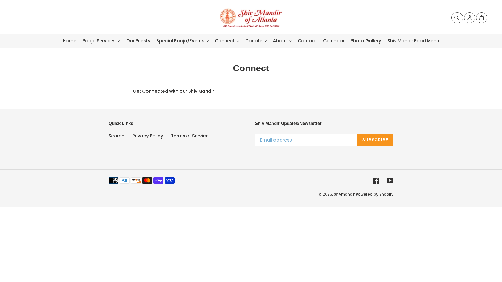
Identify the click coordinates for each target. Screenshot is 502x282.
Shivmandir (344, 194)
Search (116, 136)
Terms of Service (190, 136)
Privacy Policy (147, 136)
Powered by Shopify (374, 194)
